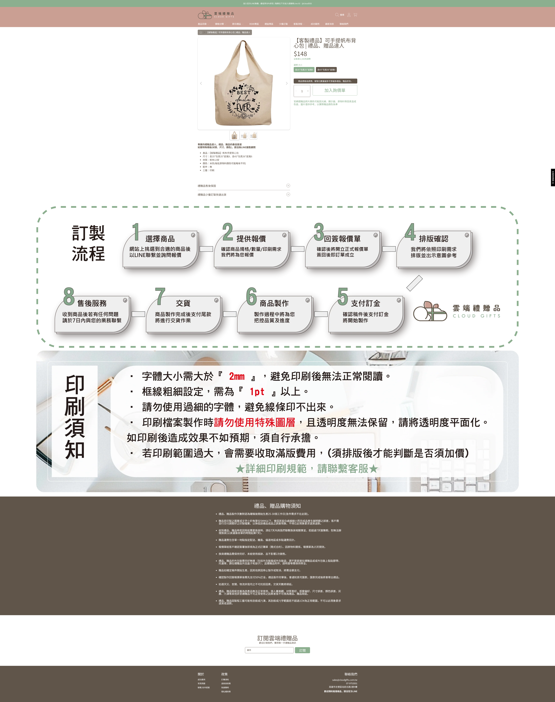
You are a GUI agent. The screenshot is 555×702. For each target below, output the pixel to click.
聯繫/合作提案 (204, 687)
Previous (201, 83)
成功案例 (201, 679)
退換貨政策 (226, 683)
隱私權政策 (226, 691)
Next (287, 83)
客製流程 (298, 23)
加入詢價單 (334, 90)
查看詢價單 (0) (553, 177)
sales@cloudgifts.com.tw (344, 679)
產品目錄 (202, 23)
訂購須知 (225, 679)
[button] (340, 15)
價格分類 (219, 23)
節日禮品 (236, 23)
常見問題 (201, 683)
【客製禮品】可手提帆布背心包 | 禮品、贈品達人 (228, 32)
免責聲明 (225, 687)
